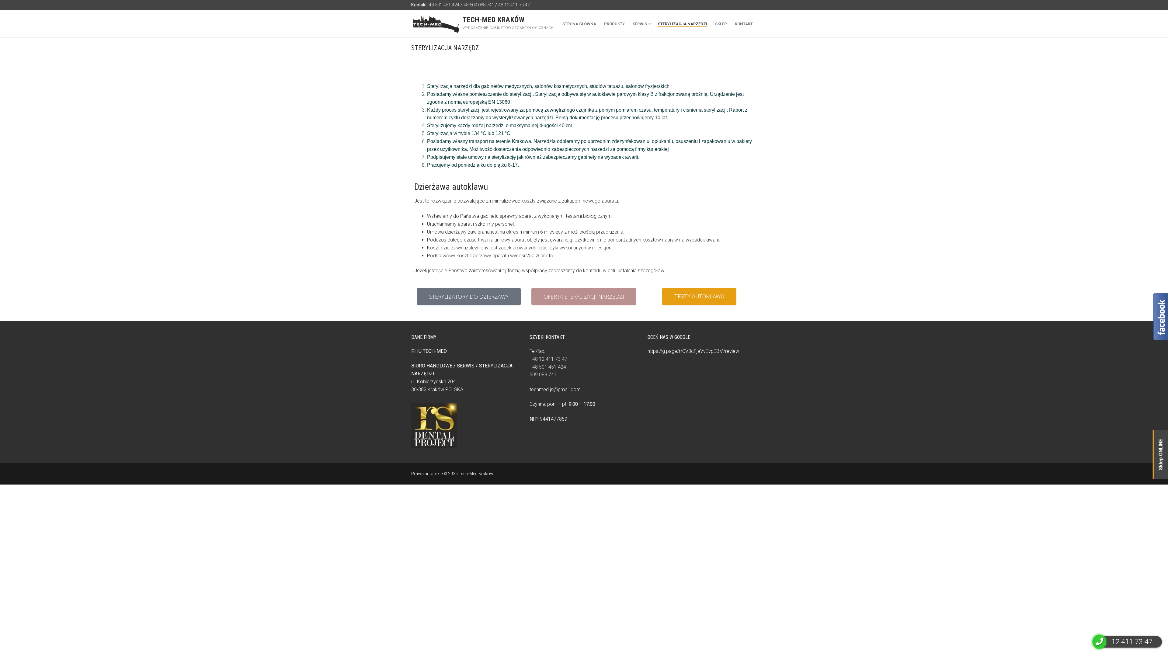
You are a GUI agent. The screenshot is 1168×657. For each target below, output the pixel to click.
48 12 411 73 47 (514, 5)
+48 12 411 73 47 (548, 359)
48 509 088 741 (479, 5)
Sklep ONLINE (1161, 454)
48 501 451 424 (444, 5)
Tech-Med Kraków (493, 20)
